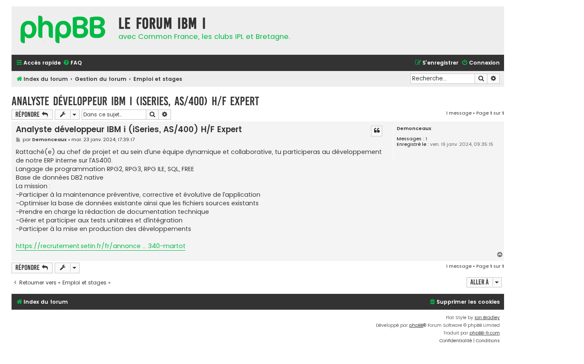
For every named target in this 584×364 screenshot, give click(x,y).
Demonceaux (414, 128)
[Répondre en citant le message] (376, 131)
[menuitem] (72, 63)
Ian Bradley (487, 317)
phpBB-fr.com (484, 333)
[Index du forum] (63, 31)
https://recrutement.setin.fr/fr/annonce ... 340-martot (101, 246)
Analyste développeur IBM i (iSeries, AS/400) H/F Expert (135, 101)
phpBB (416, 325)
